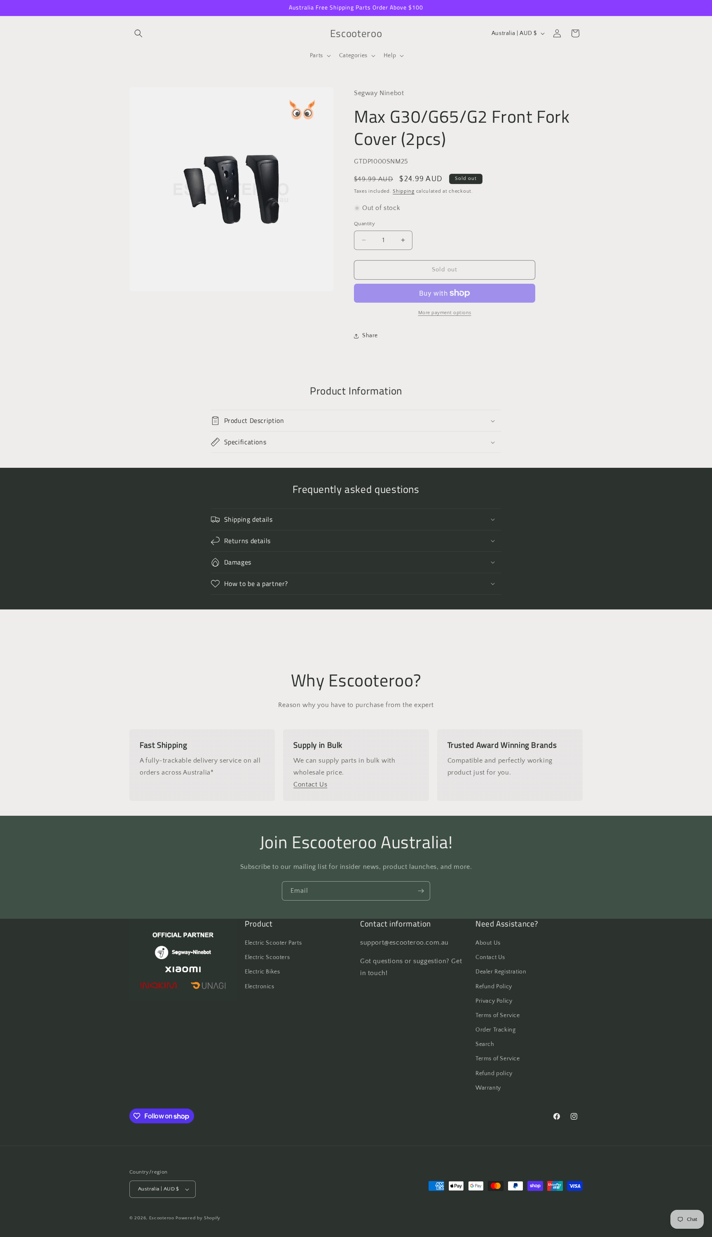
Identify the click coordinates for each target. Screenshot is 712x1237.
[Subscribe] (421, 891)
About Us (488, 943)
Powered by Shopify (198, 1218)
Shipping (404, 191)
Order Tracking (495, 1030)
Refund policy (494, 1073)
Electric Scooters (267, 957)
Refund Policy (493, 986)
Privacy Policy (493, 1001)
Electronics (259, 986)
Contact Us (310, 784)
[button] (138, 33)
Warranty (488, 1088)
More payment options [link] (444, 312)
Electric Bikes (262, 972)
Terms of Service (497, 1015)
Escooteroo (161, 1218)
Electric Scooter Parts (273, 943)
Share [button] (370, 335)
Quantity (364, 223)
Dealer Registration (500, 972)
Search (484, 1044)
